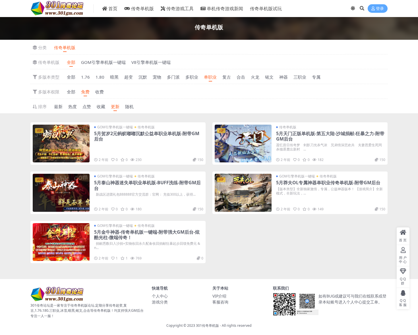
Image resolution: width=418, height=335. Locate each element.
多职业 (191, 77)
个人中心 (160, 296)
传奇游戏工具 (180, 8)
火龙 (255, 77)
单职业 (210, 77)
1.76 (85, 77)
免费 (85, 92)
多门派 (173, 77)
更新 (115, 106)
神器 (283, 77)
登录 (380, 9)
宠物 (157, 77)
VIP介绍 (219, 296)
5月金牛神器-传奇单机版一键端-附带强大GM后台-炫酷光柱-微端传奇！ (147, 234)
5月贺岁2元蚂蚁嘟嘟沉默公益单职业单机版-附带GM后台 (146, 136)
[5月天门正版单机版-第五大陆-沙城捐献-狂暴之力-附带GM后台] (243, 143)
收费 (99, 92)
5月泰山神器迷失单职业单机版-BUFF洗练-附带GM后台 (147, 185)
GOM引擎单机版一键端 (103, 62)
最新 (58, 106)
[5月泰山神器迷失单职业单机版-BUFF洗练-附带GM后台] (61, 193)
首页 (112, 8)
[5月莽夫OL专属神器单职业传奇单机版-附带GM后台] (243, 193)
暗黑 (114, 77)
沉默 (142, 77)
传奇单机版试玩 (266, 8)
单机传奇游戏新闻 (225, 8)
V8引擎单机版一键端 (151, 62)
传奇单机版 (142, 8)
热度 (72, 106)
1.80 (100, 77)
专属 (316, 77)
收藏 (101, 106)
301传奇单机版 (207, 325)
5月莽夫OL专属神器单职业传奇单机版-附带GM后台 (328, 182)
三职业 (299, 77)
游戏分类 (160, 302)
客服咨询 (220, 302)
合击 (241, 77)
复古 (226, 77)
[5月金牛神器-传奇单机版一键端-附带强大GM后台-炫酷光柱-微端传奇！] (61, 242)
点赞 (86, 106)
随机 (129, 106)
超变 (128, 77)
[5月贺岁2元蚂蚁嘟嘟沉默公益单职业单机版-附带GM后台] (61, 143)
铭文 (269, 77)
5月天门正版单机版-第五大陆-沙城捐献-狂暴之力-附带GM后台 (330, 136)
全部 (71, 62)
